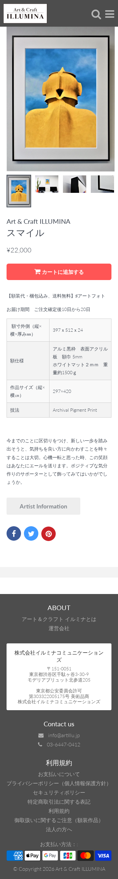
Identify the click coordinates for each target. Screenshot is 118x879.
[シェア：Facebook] (14, 533)
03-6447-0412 (63, 744)
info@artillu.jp (64, 735)
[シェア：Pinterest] (48, 534)
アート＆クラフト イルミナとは (59, 619)
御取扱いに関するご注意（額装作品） (59, 820)
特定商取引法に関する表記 (59, 801)
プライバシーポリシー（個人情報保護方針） (59, 783)
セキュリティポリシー (59, 792)
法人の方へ (59, 829)
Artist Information (43, 506)
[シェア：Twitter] (31, 533)
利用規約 (59, 811)
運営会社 (59, 628)
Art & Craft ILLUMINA (80, 869)
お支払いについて (59, 774)
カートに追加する (62, 272)
